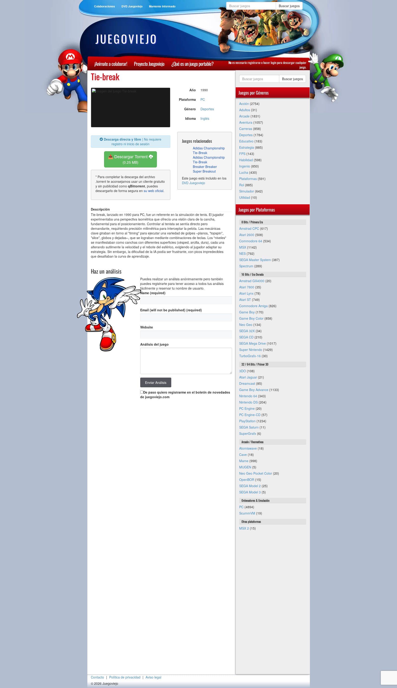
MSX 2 (244, 528)
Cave (243, 454)
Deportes (207, 109)
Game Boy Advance (253, 389)
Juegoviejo (126, 38)
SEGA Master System (255, 259)
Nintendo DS (248, 402)
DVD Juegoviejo (132, 6)
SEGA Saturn (249, 427)
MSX (242, 247)
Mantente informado (162, 6)
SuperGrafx (247, 433)
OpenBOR (246, 479)
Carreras (245, 128)
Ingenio (244, 166)
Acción (244, 103)
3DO (242, 371)
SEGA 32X (247, 330)
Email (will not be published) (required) (171, 310)
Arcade (244, 116)
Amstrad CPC (249, 228)
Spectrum (246, 266)
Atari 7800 (246, 287)
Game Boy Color (251, 318)
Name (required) (152, 292)
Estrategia (246, 147)
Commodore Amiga (253, 305)
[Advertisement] (272, 604)
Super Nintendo (250, 349)
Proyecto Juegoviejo (149, 63)
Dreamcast (247, 383)
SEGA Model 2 (250, 485)
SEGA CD (246, 337)
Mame (243, 460)
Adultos (244, 109)
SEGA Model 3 (250, 492)
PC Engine (247, 408)
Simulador (246, 191)
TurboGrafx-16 (250, 355)
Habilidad (246, 160)
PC (202, 99)
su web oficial (153, 190)
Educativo (246, 141)
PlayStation (247, 421)
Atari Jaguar (248, 377)
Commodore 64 (250, 241)
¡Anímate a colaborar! (110, 63)
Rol (241, 185)
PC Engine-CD (249, 414)
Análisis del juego (154, 344)
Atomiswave (248, 448)
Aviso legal (153, 677)
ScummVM (247, 513)
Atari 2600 (246, 234)
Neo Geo (245, 324)
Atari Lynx (246, 293)
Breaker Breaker (205, 166)
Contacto (97, 677)
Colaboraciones (104, 6)
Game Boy (247, 312)
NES (242, 253)
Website (146, 327)
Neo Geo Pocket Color (255, 473)
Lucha (243, 172)
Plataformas (248, 178)
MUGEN (245, 467)
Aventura (245, 122)
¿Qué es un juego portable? (192, 63)
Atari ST (245, 299)
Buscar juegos (289, 5)
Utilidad (244, 197)
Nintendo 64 (248, 396)
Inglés (204, 118)
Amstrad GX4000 (251, 280)
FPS (242, 153)
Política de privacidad (124, 677)
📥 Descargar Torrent (128, 159)
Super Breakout (204, 171)
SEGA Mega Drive (252, 343)
